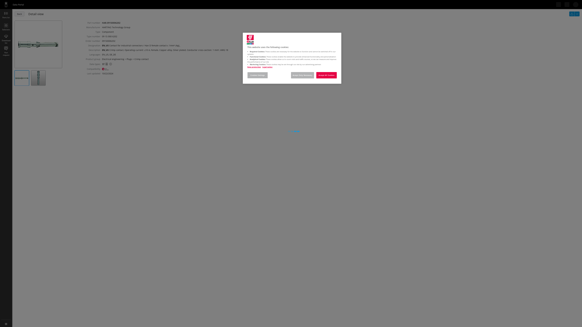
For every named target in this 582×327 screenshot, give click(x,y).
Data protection (254, 67)
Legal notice (267, 67)
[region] (292, 58)
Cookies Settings (257, 75)
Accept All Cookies (326, 75)
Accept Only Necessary (302, 75)
